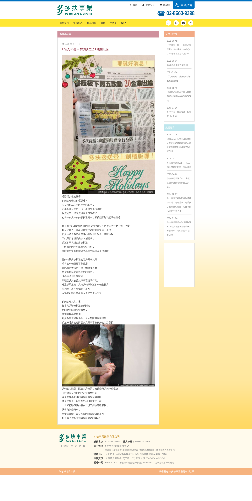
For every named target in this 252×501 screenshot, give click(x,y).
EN (168, 23)
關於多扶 (64, 23)
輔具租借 (91, 23)
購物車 (166, 5)
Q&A (123, 23)
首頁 (134, 5)
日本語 (71, 471)
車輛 (103, 23)
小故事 (113, 23)
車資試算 (186, 5)
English (62, 471)
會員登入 (150, 5)
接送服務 (78, 23)
